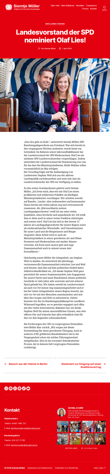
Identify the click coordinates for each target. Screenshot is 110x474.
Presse (85, 9)
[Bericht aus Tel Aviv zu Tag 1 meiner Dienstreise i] (87, 439)
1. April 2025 (67, 48)
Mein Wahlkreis (67, 5)
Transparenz (91, 5)
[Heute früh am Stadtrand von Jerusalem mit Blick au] (75, 439)
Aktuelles (80, 5)
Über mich (55, 5)
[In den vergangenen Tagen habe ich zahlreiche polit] (63, 439)
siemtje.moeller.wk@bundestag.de (25, 428)
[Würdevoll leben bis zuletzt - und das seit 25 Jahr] (100, 426)
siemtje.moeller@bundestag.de (24, 445)
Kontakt (93, 9)
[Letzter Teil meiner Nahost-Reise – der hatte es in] (75, 426)
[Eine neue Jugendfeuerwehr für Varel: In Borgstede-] (87, 426)
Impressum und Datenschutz (40, 468)
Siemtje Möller (50, 48)
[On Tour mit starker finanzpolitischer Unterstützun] (63, 426)
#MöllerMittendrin (55, 24)
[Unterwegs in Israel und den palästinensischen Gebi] (100, 439)
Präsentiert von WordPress (66, 468)
